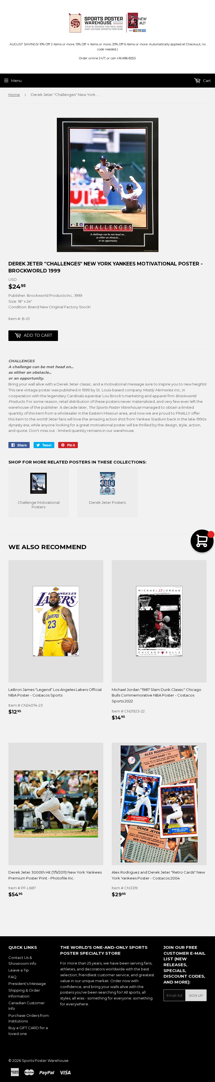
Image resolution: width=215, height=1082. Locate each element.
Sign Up (196, 995)
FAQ (12, 977)
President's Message (27, 983)
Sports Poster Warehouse (45, 1060)
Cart (206, 80)
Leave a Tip (18, 970)
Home (14, 94)
